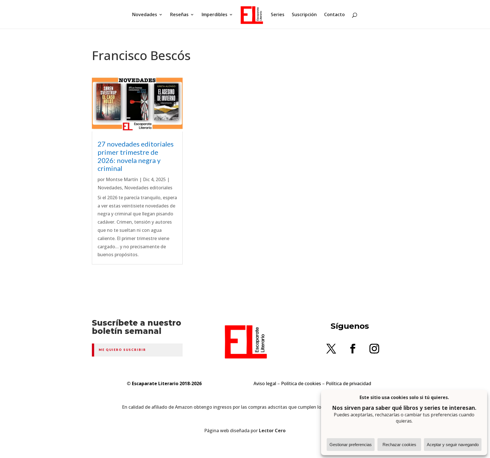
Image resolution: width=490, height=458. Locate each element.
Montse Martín (122, 179)
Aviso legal (265, 383)
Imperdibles (214, 15)
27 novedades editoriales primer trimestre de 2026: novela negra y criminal (136, 156)
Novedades (144, 15)
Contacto (334, 15)
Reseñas (179, 15)
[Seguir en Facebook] (352, 348)
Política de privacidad (348, 383)
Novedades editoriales (148, 188)
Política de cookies (301, 383)
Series (277, 15)
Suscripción (304, 15)
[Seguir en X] (331, 348)
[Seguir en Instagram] (374, 348)
